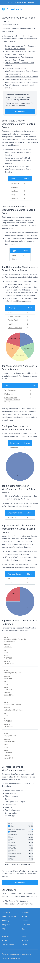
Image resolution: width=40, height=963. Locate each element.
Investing (5, 921)
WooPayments (10, 390)
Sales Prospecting (9, 916)
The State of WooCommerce (16, 901)
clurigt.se (8, 647)
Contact (25, 921)
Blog (23, 929)
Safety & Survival (15, 328)
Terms (24, 945)
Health (10, 324)
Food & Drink (13, 320)
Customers (26, 925)
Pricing (4, 940)
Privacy (25, 940)
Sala (6, 652)
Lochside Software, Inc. (11, 958)
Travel (10, 312)
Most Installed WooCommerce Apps (19, 904)
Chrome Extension (27, 2)
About (24, 916)
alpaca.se (8, 678)
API (3, 929)
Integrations (6, 925)
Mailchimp (8, 394)
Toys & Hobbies (14, 316)
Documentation (8, 945)
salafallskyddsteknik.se (13, 710)
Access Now (20, 111)
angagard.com (10, 741)
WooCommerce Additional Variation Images (12, 400)
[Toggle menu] (37, 9)
